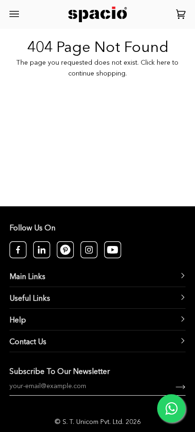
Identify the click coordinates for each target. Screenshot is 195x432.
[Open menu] (15, 14)
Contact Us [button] (27, 342)
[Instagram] (89, 249)
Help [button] (17, 320)
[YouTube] (112, 249)
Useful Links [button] (29, 299)
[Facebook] (18, 249)
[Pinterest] (65, 249)
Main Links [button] (27, 277)
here (163, 62)
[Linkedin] (41, 249)
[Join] (173, 386)
